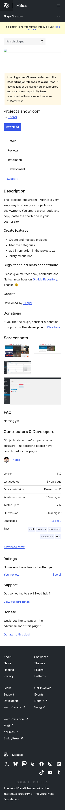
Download (12, 126)
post (31, 529)
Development (16, 169)
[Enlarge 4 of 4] (56, 382)
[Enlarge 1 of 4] (26, 348)
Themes (39, 663)
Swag (39, 707)
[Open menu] (59, 5)
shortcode (54, 529)
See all (57, 574)
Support (12, 179)
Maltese (17, 754)
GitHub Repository (45, 279)
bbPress (11, 732)
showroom (47, 536)
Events (39, 694)
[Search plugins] (42, 41)
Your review (11, 574)
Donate (41, 701)
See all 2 (56, 520)
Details (11, 141)
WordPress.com (16, 719)
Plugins (39, 670)
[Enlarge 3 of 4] (26, 366)
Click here (53, 327)
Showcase (41, 657)
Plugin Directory (13, 16)
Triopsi (12, 117)
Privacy (9, 676)
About (8, 657)
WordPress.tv (14, 707)
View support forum (17, 602)
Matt (9, 725)
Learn (7, 688)
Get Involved (43, 688)
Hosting (9, 670)
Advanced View (14, 547)
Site (58, 536)
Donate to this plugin (17, 634)
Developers (11, 701)
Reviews (13, 150)
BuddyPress (13, 738)
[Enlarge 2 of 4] (56, 348)
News (7, 663)
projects (41, 529)
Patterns (40, 676)
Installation (14, 160)
